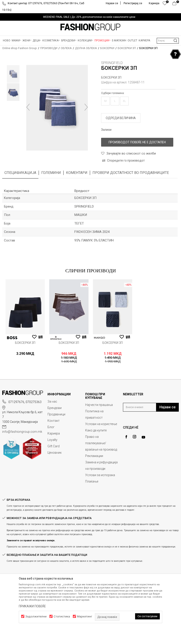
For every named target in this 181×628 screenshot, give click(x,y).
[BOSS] (12, 338)
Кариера (53, 433)
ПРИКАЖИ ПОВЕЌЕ (32, 606)
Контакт (53, 420)
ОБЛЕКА (66, 48)
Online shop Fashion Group (19, 48)
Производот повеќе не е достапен (137, 142)
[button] (168, 41)
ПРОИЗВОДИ (48, 48)
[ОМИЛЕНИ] (165, 4)
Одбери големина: (112, 93)
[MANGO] (99, 338)
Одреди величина (121, 118)
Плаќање (91, 481)
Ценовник (54, 452)
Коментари (76, 173)
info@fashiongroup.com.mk (22, 431)
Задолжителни (36, 616)
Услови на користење (101, 424)
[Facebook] (126, 436)
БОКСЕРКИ (107, 48)
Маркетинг (84, 616)
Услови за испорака (100, 475)
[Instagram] (134, 436)
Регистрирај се (133, 3)
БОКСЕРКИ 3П (127, 48)
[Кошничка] (175, 4)
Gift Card (53, 446)
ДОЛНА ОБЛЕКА (86, 48)
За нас (52, 401)
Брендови (54, 408)
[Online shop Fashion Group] (90, 27)
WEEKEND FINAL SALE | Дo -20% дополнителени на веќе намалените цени (89, 16)
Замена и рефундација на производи (101, 465)
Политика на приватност (94, 414)
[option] (90, 17)
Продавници (56, 414)
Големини (51, 173)
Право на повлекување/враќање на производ (101, 443)
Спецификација (20, 173)
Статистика (62, 616)
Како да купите (96, 430)
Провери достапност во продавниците (130, 173)
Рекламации (94, 456)
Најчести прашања (99, 405)
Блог (51, 427)
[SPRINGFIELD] (55, 338)
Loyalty (52, 440)
